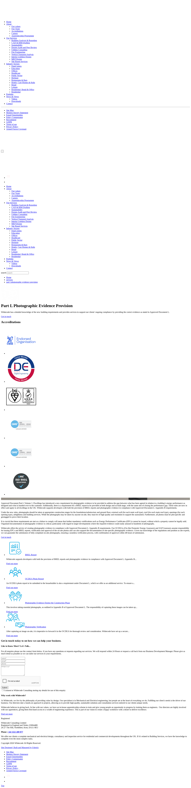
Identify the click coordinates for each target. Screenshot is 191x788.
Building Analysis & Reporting (24, 40)
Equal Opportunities (14, 115)
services (9, 280)
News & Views (12, 96)
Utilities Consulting (19, 50)
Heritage (14, 78)
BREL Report (31, 555)
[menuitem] (98, 186)
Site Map (10, 110)
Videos (14, 99)
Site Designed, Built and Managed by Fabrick (20, 747)
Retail (13, 85)
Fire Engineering (18, 52)
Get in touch (6, 316)
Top (2, 786)
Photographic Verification (35, 627)
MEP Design (16, 59)
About (8, 24)
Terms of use (11, 124)
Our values (15, 26)
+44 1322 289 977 (15, 732)
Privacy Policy (12, 127)
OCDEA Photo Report (34, 579)
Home (8, 22)
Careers (14, 33)
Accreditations (17, 31)
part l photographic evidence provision (22, 282)
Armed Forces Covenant (16, 129)
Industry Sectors (12, 64)
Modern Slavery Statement (17, 113)
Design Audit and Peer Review (24, 47)
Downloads (16, 101)
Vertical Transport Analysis (22, 54)
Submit (4, 688)
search (3, 273)
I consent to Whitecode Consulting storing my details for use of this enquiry (34, 690)
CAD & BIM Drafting (20, 43)
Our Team (15, 29)
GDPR (9, 122)
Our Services (11, 38)
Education (15, 68)
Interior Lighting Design (21, 57)
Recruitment (11, 120)
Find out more (12, 563)
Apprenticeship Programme (22, 36)
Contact (9, 103)
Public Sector (16, 75)
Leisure (14, 87)
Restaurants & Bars (19, 80)
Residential (16, 92)
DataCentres (16, 66)
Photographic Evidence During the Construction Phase (47, 603)
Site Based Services (19, 61)
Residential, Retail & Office (22, 89)
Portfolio (9, 94)
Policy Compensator (14, 117)
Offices (14, 71)
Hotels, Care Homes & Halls (23, 82)
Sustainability (16, 45)
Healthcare (15, 73)
